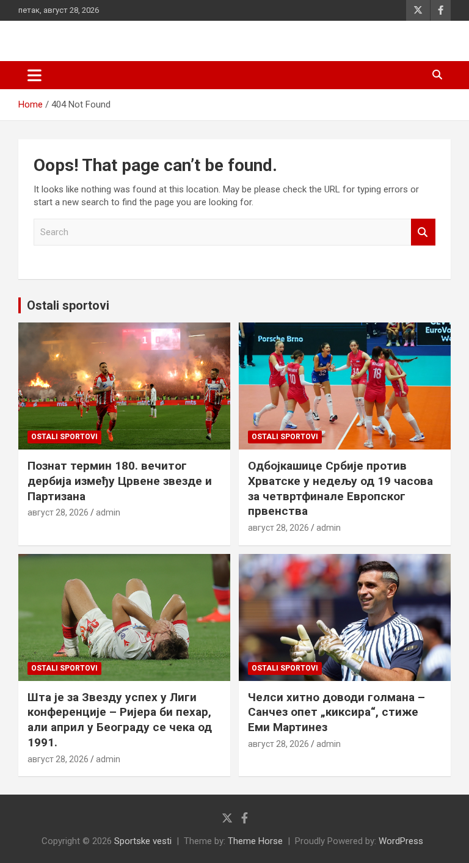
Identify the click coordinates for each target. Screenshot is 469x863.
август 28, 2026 (58, 512)
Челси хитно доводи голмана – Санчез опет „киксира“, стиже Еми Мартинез (336, 712)
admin (108, 512)
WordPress (401, 841)
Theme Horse (255, 841)
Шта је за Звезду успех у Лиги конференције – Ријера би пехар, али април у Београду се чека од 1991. (119, 719)
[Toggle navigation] (34, 75)
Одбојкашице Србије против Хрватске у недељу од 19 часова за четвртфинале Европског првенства (340, 488)
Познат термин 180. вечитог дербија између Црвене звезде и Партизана (119, 481)
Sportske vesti (143, 841)
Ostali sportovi (68, 305)
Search (423, 232)
